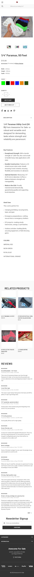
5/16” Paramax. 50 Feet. (8, 316)
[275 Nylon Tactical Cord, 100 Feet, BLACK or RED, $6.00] (25, 302)
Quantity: (4, 90)
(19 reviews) (10, 63)
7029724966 (18, 557)
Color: (3, 79)
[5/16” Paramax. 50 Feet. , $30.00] (9, 302)
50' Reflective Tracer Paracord (7, 350)
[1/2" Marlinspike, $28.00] (25, 336)
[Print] (8, 111)
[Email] (5, 111)
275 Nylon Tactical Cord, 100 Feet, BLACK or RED (25, 317)
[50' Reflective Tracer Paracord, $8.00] (9, 336)
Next (29, 513)
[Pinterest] (14, 111)
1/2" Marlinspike (23, 349)
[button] (18, 63)
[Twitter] (11, 111)
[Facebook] (2, 111)
